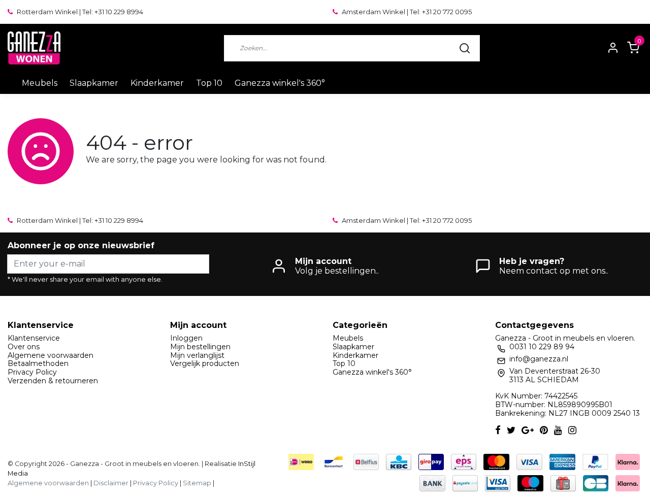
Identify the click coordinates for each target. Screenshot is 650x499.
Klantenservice (34, 338)
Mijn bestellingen (200, 346)
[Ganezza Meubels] (34, 47)
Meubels (39, 83)
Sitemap (197, 483)
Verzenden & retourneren (53, 380)
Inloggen (186, 338)
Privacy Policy (32, 372)
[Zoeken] (464, 48)
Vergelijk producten (204, 363)
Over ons (24, 346)
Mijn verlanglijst (197, 355)
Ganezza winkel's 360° (280, 83)
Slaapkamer (94, 83)
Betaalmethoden (38, 363)
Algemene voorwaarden (50, 355)
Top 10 (209, 83)
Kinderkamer (157, 83)
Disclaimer (110, 483)
